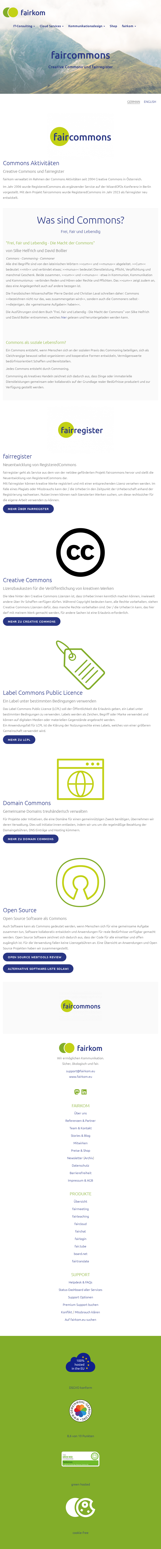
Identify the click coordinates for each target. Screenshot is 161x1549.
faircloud (80, 1223)
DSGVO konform (80, 1387)
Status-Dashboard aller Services (80, 1289)
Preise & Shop (80, 1150)
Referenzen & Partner (80, 1120)
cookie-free (81, 1532)
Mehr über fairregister (28, 509)
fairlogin (80, 1238)
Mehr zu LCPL (19, 740)
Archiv (88, 1158)
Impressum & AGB (80, 1180)
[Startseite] (25, 12)
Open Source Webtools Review (34, 957)
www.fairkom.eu (80, 1076)
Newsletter (75, 1158)
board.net (80, 1253)
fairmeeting (80, 1209)
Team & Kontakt (81, 1128)
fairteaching (80, 1216)
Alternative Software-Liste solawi (38, 969)
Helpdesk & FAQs (80, 1282)
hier (64, 317)
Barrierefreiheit (80, 1173)
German (133, 101)
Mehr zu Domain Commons (31, 839)
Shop (113, 26)
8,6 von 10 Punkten (80, 1436)
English (150, 101)
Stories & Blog (80, 1135)
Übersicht (80, 1201)
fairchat (80, 1231)
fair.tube (80, 1246)
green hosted (80, 1484)
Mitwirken (80, 1143)
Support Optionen (80, 1297)
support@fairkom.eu (80, 1071)
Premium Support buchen (80, 1304)
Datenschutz (80, 1165)
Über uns (80, 1113)
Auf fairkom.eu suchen (80, 1319)
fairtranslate (80, 1261)
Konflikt (66, 1312)
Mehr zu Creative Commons (32, 621)
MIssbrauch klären (87, 1312)
